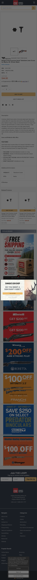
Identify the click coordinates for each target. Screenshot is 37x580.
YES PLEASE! (13, 293)
